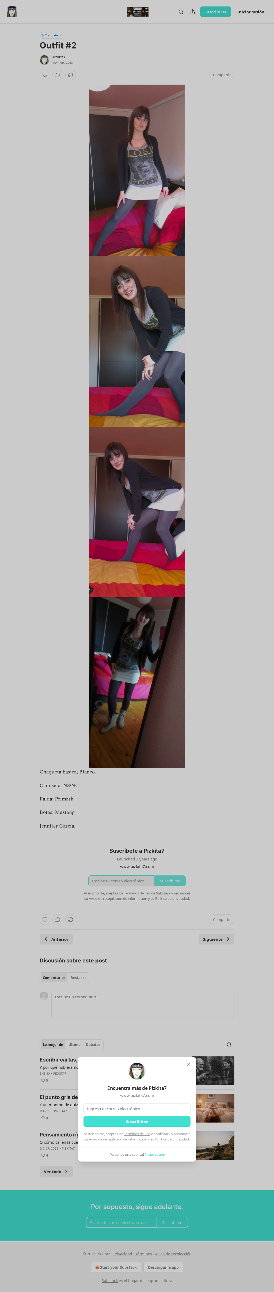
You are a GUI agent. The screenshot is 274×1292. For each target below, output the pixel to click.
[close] (188, 1064)
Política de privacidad (172, 1139)
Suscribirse (137, 1121)
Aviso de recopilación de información (118, 1139)
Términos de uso (137, 1133)
